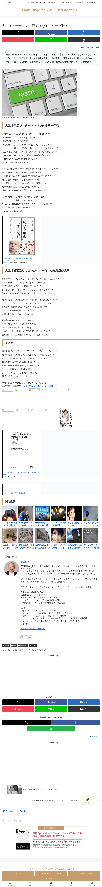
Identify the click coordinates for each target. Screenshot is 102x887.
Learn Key (19, 117)
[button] (84, 39)
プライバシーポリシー (83, 873)
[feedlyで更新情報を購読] (30, 637)
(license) (32, 117)
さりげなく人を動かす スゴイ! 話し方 (40, 386)
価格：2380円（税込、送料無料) (14, 493)
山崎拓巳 (8, 650)
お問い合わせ (51, 878)
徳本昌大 (25, 562)
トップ (18, 873)
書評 (14, 645)
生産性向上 (24, 645)
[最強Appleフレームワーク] (51, 838)
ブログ (34, 645)
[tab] (9, 811)
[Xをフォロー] (22, 637)
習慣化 (7, 645)
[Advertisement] (51, 675)
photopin (26, 117)
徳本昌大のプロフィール (51, 873)
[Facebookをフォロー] (26, 637)
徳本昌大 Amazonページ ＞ (32, 629)
